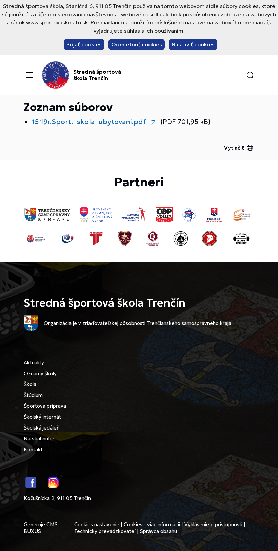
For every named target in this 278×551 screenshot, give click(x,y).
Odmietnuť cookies (136, 44)
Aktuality (34, 362)
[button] (250, 75)
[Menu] (29, 75)
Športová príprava (45, 406)
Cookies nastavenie (96, 524)
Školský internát (42, 417)
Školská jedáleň (42, 427)
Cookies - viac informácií (152, 524)
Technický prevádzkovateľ (105, 531)
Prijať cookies (84, 44)
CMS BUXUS (41, 527)
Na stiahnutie (39, 438)
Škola (30, 384)
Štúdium (33, 395)
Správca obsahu (158, 531)
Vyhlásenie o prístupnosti (213, 524)
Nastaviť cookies (193, 44)
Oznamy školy (40, 373)
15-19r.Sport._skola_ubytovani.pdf (90, 121)
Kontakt (33, 449)
